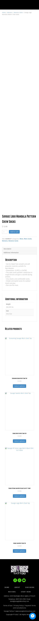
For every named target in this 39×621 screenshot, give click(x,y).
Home (4, 12)
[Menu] (33, 4)
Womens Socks (18, 12)
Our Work (29, 587)
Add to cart (14, 232)
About (17, 587)
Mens (21, 239)
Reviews (12, 592)
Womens (9, 12)
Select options (19, 386)
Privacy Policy (19, 606)
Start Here (26, 592)
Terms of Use (7, 606)
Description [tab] (7, 249)
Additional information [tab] (11, 253)
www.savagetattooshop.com (25, 611)
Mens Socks (28, 239)
